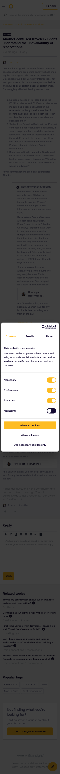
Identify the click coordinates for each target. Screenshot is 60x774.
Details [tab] (30, 336)
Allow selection (30, 435)
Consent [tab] (11, 336)
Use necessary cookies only (30, 444)
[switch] (51, 390)
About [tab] (49, 336)
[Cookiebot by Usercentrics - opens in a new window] (42, 327)
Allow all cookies (30, 425)
